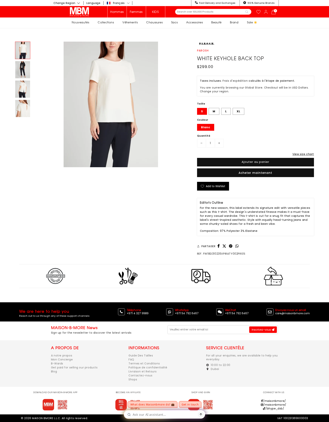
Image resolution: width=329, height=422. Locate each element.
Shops (133, 379)
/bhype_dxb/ (274, 408)
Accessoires (194, 22)
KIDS (155, 12)
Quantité (203, 136)
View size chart (303, 154)
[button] (118, 3)
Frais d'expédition (235, 81)
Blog (54, 371)
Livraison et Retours (143, 371)
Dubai (214, 369)
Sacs (174, 22)
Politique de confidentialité (148, 367)
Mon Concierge (62, 359)
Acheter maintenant (255, 173)
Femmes (136, 12)
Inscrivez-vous (262, 330)
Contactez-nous (140, 375)
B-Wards (57, 363)
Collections (106, 22)
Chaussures (154, 22)
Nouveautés (80, 22)
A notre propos (61, 355)
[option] (110, 104)
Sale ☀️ (252, 22)
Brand (234, 22)
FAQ (131, 359)
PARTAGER (208, 246)
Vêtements (130, 22)
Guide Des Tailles (141, 355)
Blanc (205, 127)
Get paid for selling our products (74, 367)
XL (238, 111)
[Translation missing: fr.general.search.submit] (246, 12)
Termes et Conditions (144, 363)
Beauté (216, 22)
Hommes (117, 12)
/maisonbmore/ (274, 401)
